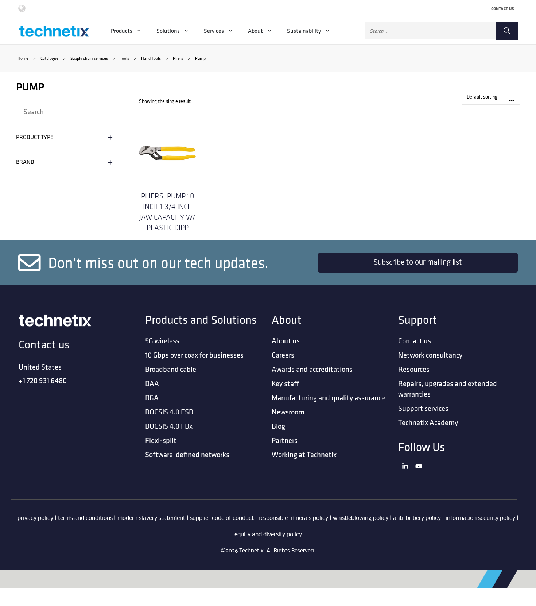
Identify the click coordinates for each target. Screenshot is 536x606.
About (255, 30)
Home (23, 58)
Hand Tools (151, 58)
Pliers (178, 58)
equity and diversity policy (268, 535)
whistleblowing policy (360, 518)
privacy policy (35, 518)
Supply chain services (89, 58)
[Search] (507, 31)
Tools (124, 58)
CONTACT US (502, 8)
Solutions (168, 30)
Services (214, 30)
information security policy (480, 518)
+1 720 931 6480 (43, 380)
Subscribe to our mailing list (418, 262)
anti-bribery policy (417, 518)
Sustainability (304, 30)
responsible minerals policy (293, 518)
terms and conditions (85, 518)
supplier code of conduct (222, 518)
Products (121, 30)
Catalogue (49, 58)
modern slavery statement (151, 518)
